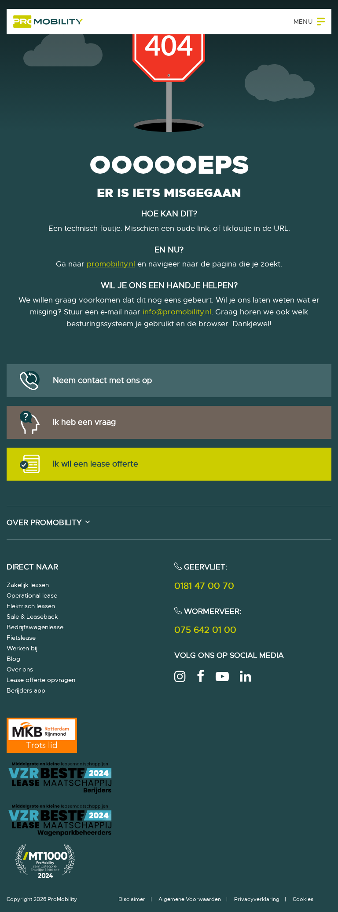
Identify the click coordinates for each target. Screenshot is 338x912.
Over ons (20, 669)
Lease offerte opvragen (41, 680)
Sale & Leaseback (32, 616)
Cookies (303, 899)
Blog (13, 659)
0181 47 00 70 (204, 585)
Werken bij (22, 648)
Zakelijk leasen (28, 585)
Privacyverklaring (256, 899)
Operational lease (32, 595)
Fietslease (21, 638)
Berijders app (26, 690)
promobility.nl (111, 264)
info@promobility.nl (177, 312)
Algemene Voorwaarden (189, 899)
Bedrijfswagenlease (35, 627)
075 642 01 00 (205, 629)
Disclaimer (131, 899)
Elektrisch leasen (31, 606)
